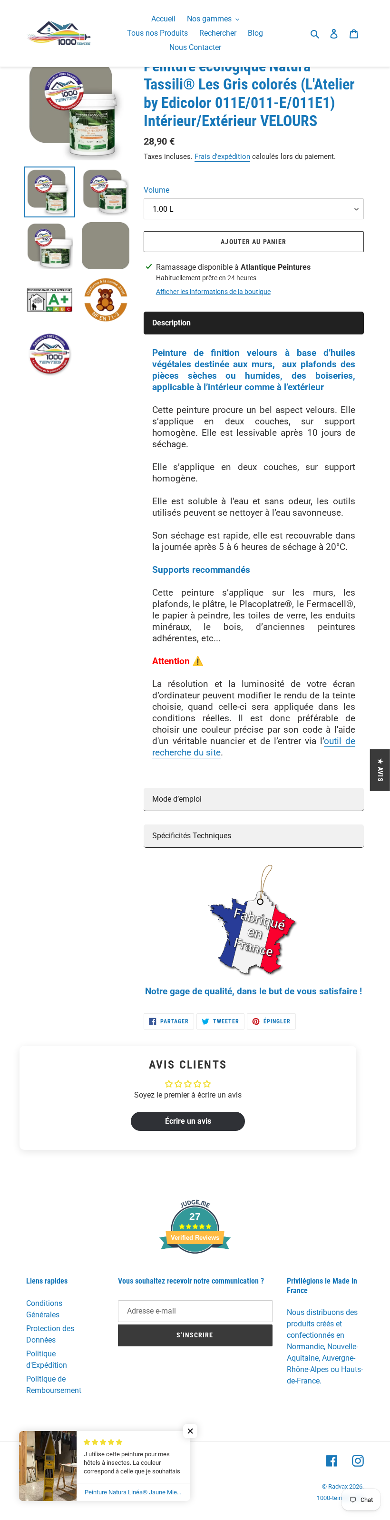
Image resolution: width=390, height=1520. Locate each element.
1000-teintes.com (340, 1497)
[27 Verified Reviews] (195, 1270)
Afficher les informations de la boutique (213, 291)
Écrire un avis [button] (188, 1121)
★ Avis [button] (380, 770)
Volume (156, 190)
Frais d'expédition (222, 156)
